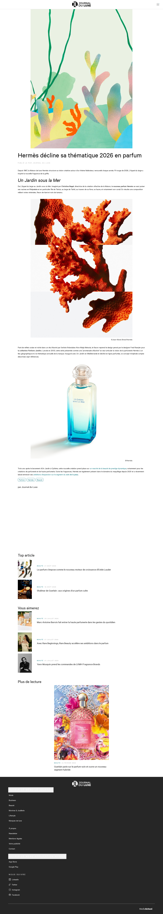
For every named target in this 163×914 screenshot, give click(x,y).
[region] (81, 520)
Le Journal (31, 790)
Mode (11, 795)
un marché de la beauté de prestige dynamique (108, 468)
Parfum (22, 480)
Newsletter (13, 833)
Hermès (31, 480)
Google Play (13, 866)
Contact (12, 848)
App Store (13, 861)
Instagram (15, 889)
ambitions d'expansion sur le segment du (55, 474)
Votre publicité (14, 843)
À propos (12, 828)
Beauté (39, 480)
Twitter (14, 884)
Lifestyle (12, 815)
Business (12, 800)
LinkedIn (15, 879)
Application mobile (37, 856)
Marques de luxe (15, 820)
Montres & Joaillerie (16, 810)
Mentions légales (15, 838)
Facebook (15, 894)
